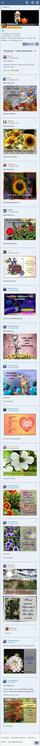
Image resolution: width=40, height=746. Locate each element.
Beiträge (4, 38)
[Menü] (37, 3)
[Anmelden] (32, 2)
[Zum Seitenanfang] (36, 743)
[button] (28, 44)
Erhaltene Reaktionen (17, 38)
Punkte (30, 38)
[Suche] (27, 3)
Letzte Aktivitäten (23, 51)
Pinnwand (8, 51)
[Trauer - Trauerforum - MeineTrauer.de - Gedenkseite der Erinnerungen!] (3, 3)
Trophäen (4, 40)
